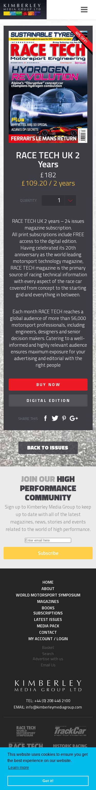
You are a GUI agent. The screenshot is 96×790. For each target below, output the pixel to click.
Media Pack (48, 626)
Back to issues (47, 447)
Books (48, 608)
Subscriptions (48, 613)
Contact (48, 632)
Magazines (48, 601)
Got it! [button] (48, 781)
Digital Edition (48, 400)
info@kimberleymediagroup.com (54, 707)
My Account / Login (48, 639)
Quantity (28, 200)
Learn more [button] (18, 767)
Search (48, 653)
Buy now (48, 384)
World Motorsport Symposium (48, 595)
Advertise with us (48, 659)
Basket (48, 647)
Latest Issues (48, 619)
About (48, 588)
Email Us (48, 665)
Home (48, 582)
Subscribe (48, 553)
